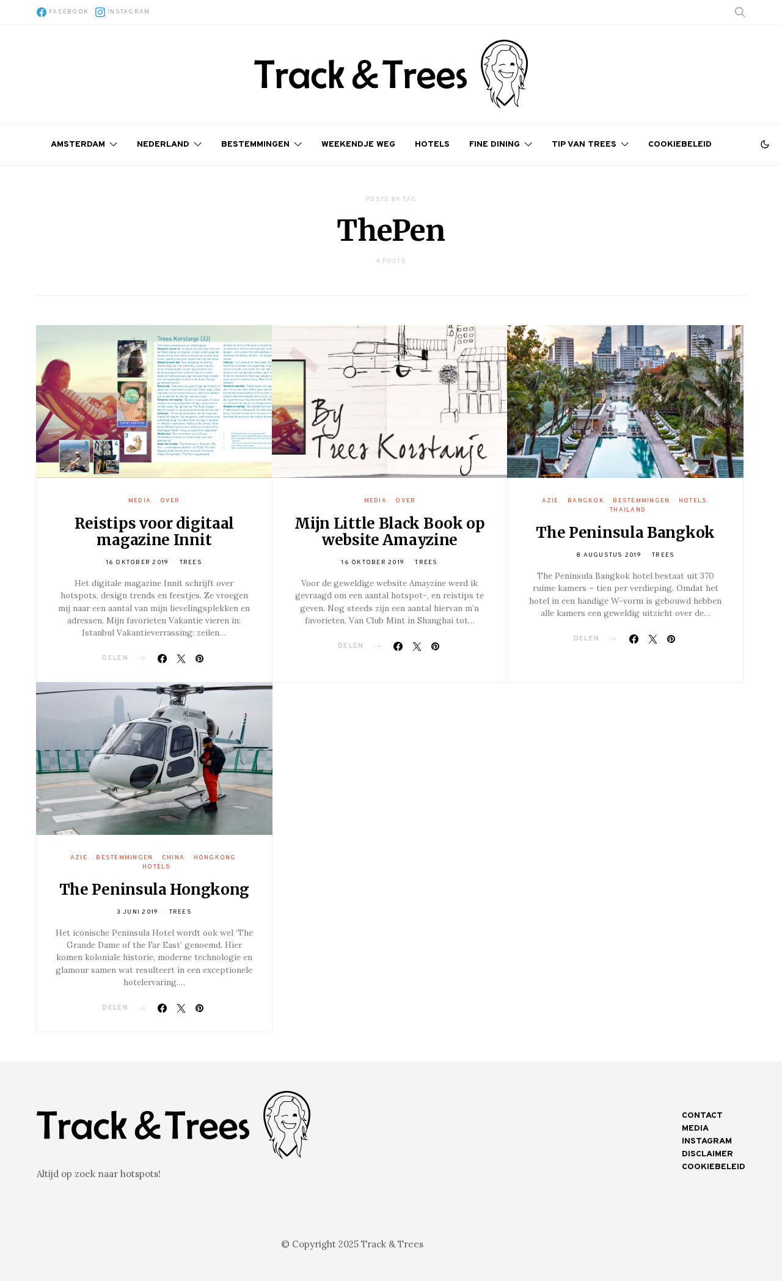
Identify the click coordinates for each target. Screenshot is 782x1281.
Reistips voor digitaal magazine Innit (154, 531)
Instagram (707, 1141)
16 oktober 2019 (137, 563)
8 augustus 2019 (608, 555)
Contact (702, 1115)
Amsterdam (78, 144)
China (173, 858)
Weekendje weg (358, 144)
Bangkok (586, 501)
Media (139, 501)
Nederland (163, 144)
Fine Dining (494, 144)
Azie (550, 501)
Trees (191, 563)
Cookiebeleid (680, 144)
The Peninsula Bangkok (625, 532)
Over (170, 501)
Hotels (432, 144)
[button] (765, 144)
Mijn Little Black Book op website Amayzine (389, 531)
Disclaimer (707, 1154)
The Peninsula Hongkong (154, 889)
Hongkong (215, 858)
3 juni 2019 (138, 912)
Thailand (628, 510)
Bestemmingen (255, 144)
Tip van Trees (584, 144)
